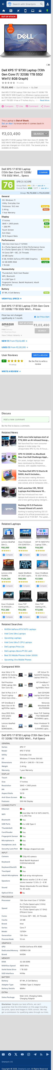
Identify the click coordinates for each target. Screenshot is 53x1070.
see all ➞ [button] (41, 185)
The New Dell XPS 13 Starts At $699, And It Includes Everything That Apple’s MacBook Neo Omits (33, 473)
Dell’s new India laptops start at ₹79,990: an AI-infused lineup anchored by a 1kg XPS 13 (33, 439)
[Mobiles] (25, 11)
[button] (25, 299)
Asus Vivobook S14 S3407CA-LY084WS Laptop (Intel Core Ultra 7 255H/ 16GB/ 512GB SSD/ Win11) (24, 543)
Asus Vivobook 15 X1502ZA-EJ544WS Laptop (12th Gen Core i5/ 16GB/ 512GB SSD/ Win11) (7, 605)
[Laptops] (32, 11)
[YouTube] (22, 1054)
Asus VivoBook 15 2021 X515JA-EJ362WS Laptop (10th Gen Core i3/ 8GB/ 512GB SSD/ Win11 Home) (42, 574)
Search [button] (38, 133)
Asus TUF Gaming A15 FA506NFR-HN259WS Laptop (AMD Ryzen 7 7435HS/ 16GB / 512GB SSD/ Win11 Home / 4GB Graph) (25, 605)
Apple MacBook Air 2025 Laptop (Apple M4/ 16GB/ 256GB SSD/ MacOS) (25, 574)
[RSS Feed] (41, 1054)
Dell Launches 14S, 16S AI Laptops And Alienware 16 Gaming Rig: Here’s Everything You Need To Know (33, 490)
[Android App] (47, 1054)
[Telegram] (35, 1054)
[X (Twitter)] (16, 1054)
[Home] (3, 11)
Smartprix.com (24, 1069)
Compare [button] (43, 172)
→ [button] (14, 341)
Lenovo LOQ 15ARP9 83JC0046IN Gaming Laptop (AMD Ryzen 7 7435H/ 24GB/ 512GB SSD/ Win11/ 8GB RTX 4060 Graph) (8, 574)
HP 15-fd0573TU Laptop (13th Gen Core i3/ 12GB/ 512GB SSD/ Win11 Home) (42, 543)
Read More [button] (44, 100)
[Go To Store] (13, 325)
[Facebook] (9, 1054)
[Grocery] (47, 11)
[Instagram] (28, 1054)
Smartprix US (7, 1062)
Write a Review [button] (40, 355)
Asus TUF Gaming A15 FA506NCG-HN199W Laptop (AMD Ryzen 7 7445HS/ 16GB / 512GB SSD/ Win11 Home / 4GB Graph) (42, 605)
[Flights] (18, 11)
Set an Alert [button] (7, 123)
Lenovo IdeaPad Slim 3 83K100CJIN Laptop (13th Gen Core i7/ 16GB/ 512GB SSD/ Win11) (8, 543)
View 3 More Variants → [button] (12, 335)
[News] (11, 11)
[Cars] (40, 11)
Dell (36, 87)
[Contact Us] (3, 1054)
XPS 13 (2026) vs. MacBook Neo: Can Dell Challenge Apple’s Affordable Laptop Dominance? (33, 456)
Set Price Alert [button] (43, 317)
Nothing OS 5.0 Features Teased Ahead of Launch (30, 507)
